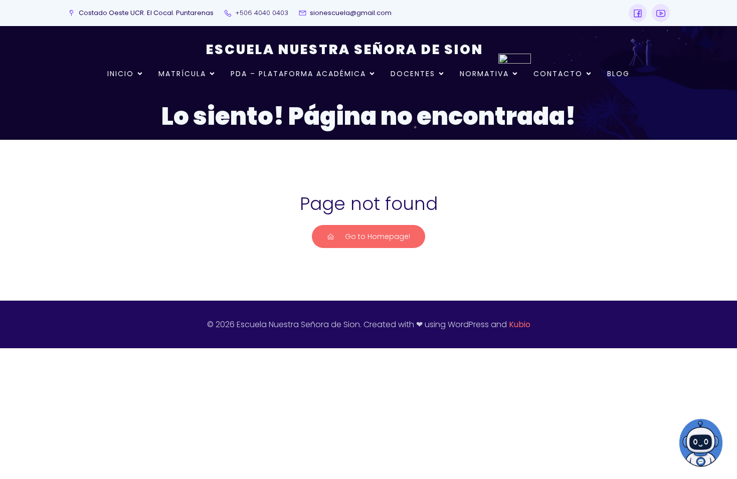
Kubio (519, 324)
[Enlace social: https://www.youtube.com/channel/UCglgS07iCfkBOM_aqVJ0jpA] (658, 13)
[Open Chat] (701, 443)
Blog (618, 74)
